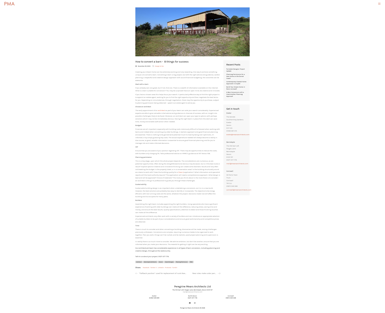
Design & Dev (159, 66)
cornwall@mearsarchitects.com (238, 190)
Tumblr (174, 267)
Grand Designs (169, 262)
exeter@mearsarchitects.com (237, 135)
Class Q (181, 172)
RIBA (191, 262)
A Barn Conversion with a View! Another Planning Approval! (235, 94)
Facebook (146, 267)
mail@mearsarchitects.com (237, 164)
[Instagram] (195, 303)
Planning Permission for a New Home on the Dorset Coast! (235, 76)
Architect (139, 262)
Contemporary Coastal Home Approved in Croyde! (236, 83)
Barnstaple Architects (150, 262)
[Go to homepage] (10, 3)
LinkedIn (161, 267)
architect (161, 110)
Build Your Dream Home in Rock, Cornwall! (235, 88)
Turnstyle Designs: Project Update (235, 70)
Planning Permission (181, 262)
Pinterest (168, 267)
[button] (379, 3)
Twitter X (153, 267)
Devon (161, 262)
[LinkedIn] (190, 303)
